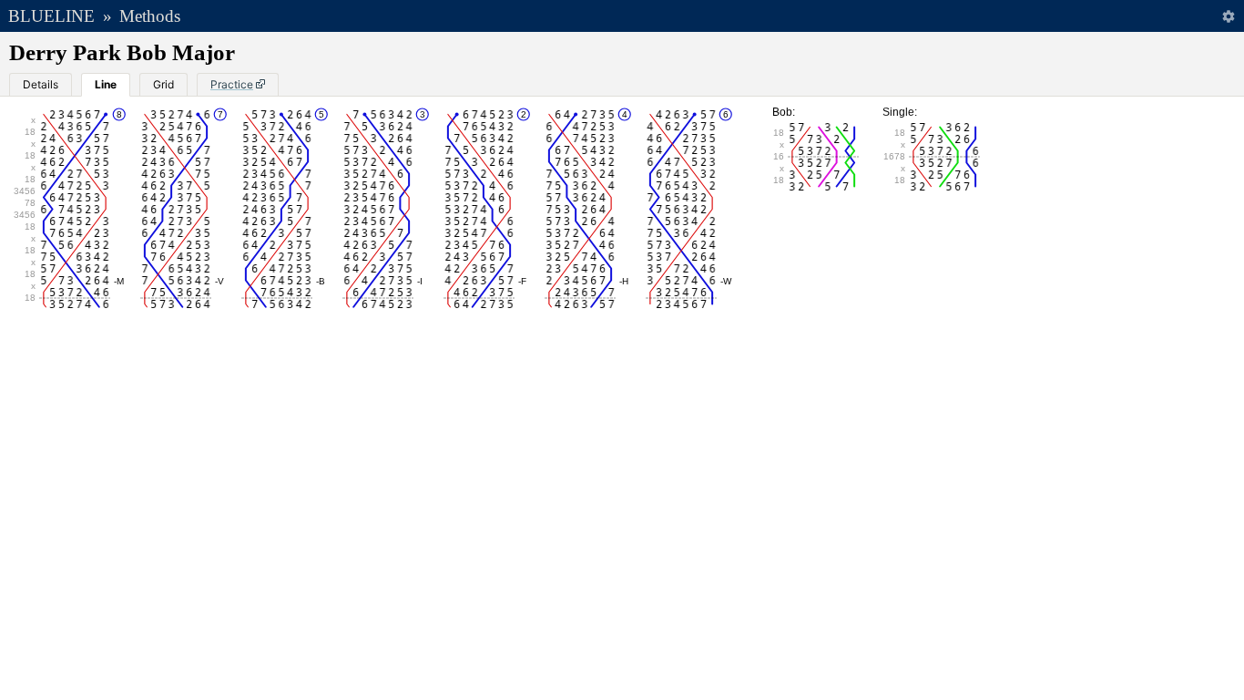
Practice (231, 84)
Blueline (51, 16)
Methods (149, 16)
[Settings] (1228, 16)
